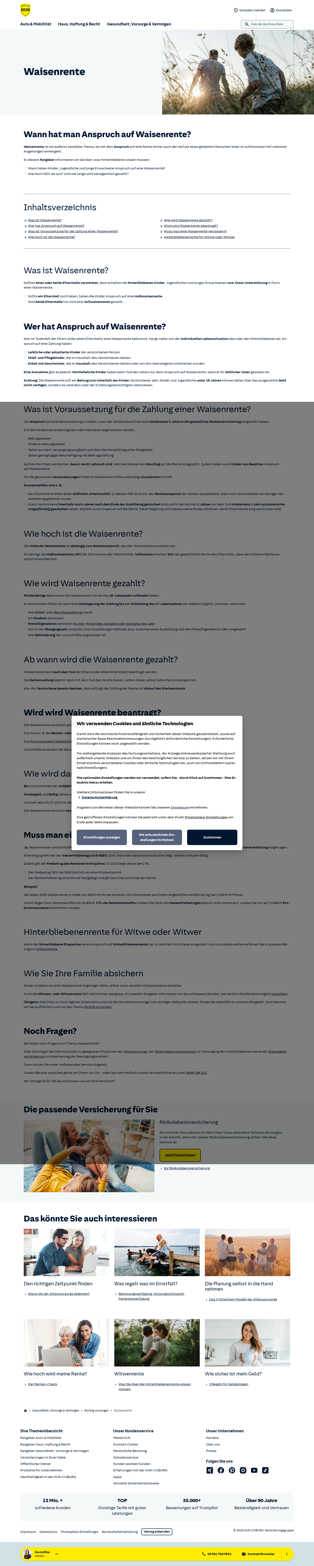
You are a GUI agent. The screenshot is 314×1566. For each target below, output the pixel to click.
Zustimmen (212, 837)
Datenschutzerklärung (99, 797)
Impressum (180, 807)
